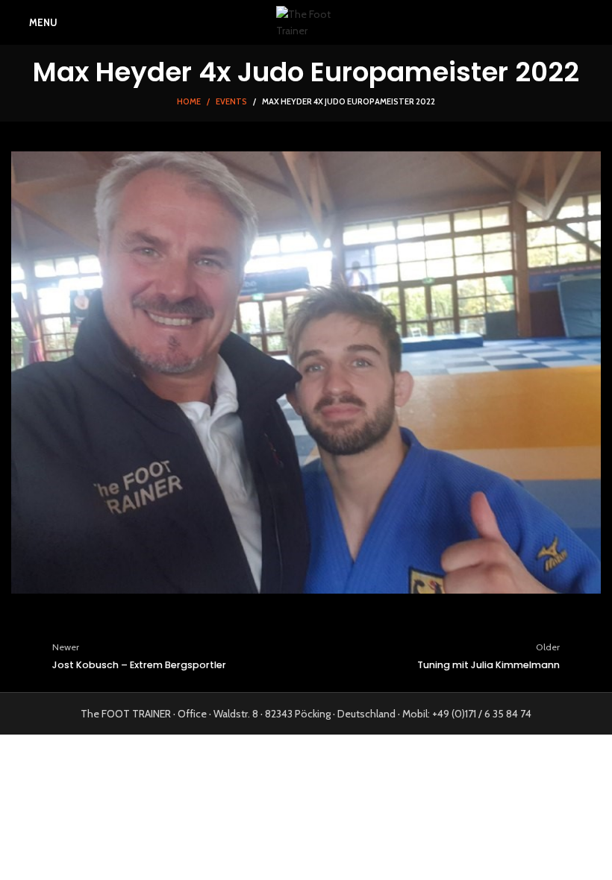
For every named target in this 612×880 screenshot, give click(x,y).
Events (231, 101)
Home (189, 101)
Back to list (306, 655)
